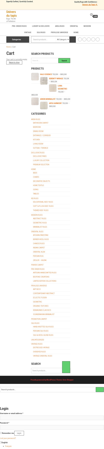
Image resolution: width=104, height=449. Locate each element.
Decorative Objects (41, 181)
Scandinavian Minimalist (43, 314)
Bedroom (37, 127)
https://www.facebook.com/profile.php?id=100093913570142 (80, 39)
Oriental (74, 26)
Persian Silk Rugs (40, 331)
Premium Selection (41, 164)
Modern (87, 26)
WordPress (51, 380)
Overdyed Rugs (39, 352)
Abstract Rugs (39, 218)
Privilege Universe (59, 32)
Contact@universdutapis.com (98, 39)
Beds (35, 173)
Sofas (35, 189)
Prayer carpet (37, 265)
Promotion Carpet (39, 319)
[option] (54, 446)
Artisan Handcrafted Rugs (44, 273)
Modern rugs (37, 215)
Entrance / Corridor (42, 135)
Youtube (93, 39)
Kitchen (36, 139)
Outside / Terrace (40, 148)
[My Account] (86, 16)
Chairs (36, 177)
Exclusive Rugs (38, 153)
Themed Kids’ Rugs (40, 210)
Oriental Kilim (39, 252)
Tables (36, 194)
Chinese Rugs (39, 243)
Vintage (27, 32)
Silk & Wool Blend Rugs (43, 335)
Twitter (89, 39)
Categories (16, 39)
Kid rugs (34, 198)
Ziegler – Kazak (40, 260)
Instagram (84, 39)
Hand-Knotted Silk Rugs (43, 327)
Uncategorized (37, 340)
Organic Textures (40, 306)
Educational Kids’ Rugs (43, 202)
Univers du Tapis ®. (90, 5)
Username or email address (11, 413)
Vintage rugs (36, 344)
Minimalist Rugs (40, 227)
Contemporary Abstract (44, 293)
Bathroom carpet (40, 123)
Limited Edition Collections (44, 281)
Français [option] (8, 446)
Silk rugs (41, 32)
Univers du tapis (11, 13)
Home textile (38, 185)
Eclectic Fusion (40, 297)
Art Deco (37, 289)
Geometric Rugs (40, 223)
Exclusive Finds (40, 156)
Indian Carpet (39, 248)
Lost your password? (8, 438)
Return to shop (14, 62)
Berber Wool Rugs (41, 239)
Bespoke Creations (41, 277)
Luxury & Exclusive (41, 26)
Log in (19, 433)
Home (76, 32)
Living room (38, 144)
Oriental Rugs (37, 231)
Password (4, 423)
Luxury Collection (41, 160)
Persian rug (38, 256)
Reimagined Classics (42, 310)
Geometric (37, 302)
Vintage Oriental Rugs (42, 356)
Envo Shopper (68, 380)
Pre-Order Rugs (19, 26)
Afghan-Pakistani (40, 235)
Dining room (38, 131)
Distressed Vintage (41, 347)
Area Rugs (59, 26)
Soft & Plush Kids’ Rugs (43, 206)
